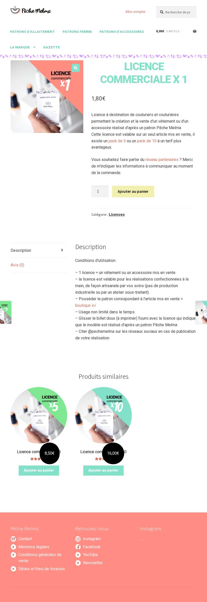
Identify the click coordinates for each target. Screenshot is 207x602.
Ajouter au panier (133, 191)
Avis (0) (17, 265)
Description (21, 250)
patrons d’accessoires (121, 32)
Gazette (51, 47)
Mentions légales (33, 546)
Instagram (92, 538)
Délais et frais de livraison (41, 568)
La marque (20, 47)
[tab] (39, 250)
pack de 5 (117, 141)
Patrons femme (77, 32)
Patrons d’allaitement (32, 32)
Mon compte (135, 12)
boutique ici (85, 305)
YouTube (90, 554)
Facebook (91, 546)
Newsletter (93, 562)
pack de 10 (147, 141)
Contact (25, 538)
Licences (117, 214)
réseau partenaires (161, 159)
